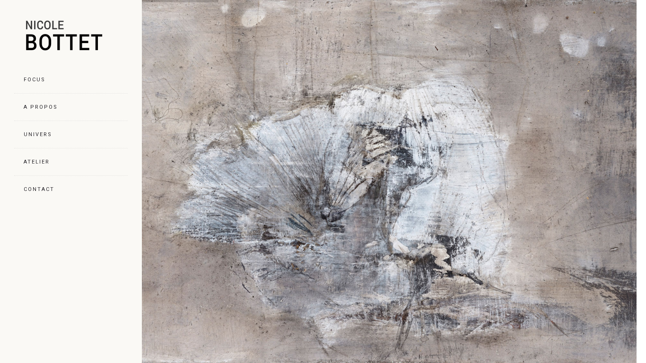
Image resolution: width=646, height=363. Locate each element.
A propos (41, 107)
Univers (38, 134)
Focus (34, 80)
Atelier (37, 162)
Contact (39, 189)
